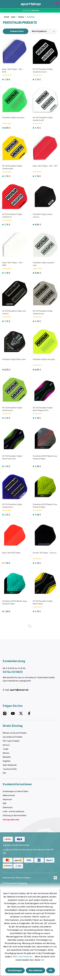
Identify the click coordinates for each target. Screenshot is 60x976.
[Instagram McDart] (5, 714)
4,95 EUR (6, 845)
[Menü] (4, 4)
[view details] (14, 59)
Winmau (6, 753)
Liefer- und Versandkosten (13, 812)
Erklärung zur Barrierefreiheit (14, 816)
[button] (49, 4)
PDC (4, 773)
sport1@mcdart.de (19, 689)
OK (50, 970)
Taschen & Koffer (10, 769)
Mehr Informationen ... (23, 957)
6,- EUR (6, 850)
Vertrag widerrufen (11, 819)
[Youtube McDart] (13, 714)
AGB (4, 804)
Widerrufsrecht (9, 795)
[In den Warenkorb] (25, 79)
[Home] (30, 4)
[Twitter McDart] (21, 714)
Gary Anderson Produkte (12, 737)
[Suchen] (10, 4)
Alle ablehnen (35, 970)
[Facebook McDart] (29, 714)
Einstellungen (15, 970)
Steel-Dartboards (10, 765)
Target (5, 749)
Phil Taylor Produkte (11, 741)
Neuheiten (7, 757)
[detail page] (25, 562)
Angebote (6, 761)
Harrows (6, 745)
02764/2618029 (13, 672)
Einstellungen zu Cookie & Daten (15, 791)
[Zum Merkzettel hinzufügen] (4, 40)
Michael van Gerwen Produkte (15, 733)
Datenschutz (8, 808)
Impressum (7, 800)
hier (4, 853)
